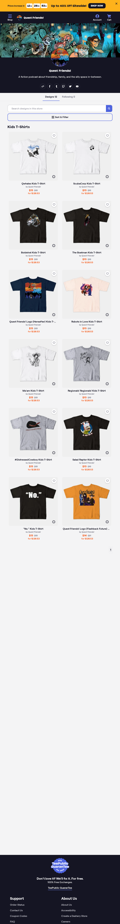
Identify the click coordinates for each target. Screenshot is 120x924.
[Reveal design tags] (53, 176)
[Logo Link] (19, 17)
